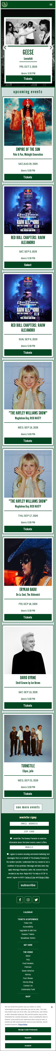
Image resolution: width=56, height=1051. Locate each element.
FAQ (28, 959)
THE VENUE (28, 952)
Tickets (28, 177)
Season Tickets (28, 934)
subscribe (28, 885)
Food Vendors (28, 963)
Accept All (28, 1046)
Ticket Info (28, 922)
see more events (28, 807)
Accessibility (28, 926)
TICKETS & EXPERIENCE (28, 919)
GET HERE (28, 944)
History (28, 974)
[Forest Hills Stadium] (12, 4)
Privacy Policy (44, 877)
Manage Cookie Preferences (28, 1030)
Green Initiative (28, 970)
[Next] (50, 48)
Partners (28, 966)
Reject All (28, 1038)
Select (28, 265)
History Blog (28, 982)
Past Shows (28, 978)
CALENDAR (28, 912)
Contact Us (28, 985)
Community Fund (28, 989)
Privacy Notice (22, 1024)
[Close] (52, 1007)
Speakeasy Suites (28, 937)
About (28, 955)
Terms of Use (30, 877)
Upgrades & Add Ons (28, 930)
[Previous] (5, 48)
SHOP (28, 996)
